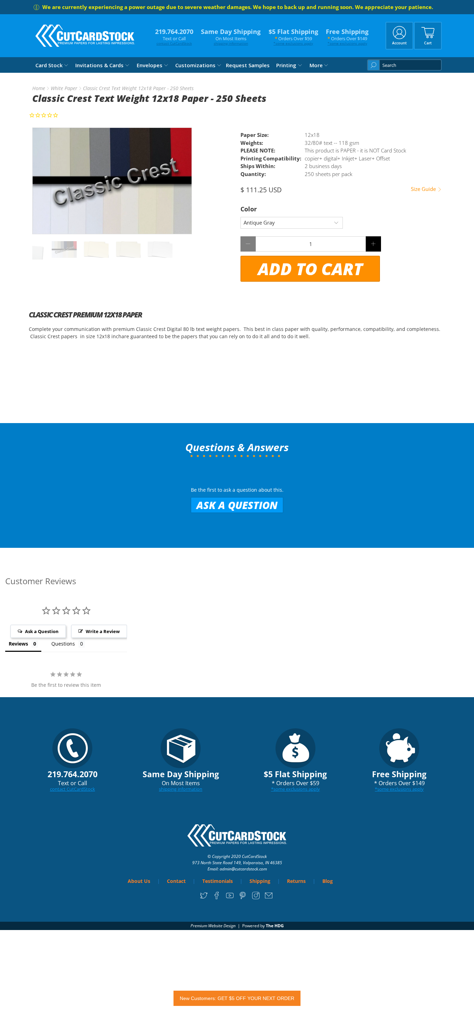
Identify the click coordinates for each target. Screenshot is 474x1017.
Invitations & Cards (99, 65)
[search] (404, 65)
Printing (286, 65)
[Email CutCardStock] (268, 898)
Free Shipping (347, 36)
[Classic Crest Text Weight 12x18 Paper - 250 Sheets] (112, 181)
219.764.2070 (174, 36)
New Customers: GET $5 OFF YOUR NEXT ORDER (237, 998)
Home (38, 88)
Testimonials (217, 881)
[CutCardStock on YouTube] (230, 898)
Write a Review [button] (103, 631)
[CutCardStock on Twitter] (204, 898)
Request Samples (248, 65)
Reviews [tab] (18, 643)
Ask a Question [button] (42, 631)
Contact (176, 881)
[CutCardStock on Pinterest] (242, 898)
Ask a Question (237, 505)
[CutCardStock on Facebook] (216, 898)
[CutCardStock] (85, 36)
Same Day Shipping (231, 36)
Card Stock (48, 65)
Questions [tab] (63, 643)
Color (248, 209)
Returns (296, 881)
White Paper (64, 88)
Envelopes (149, 65)
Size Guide (424, 189)
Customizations (195, 65)
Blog (327, 881)
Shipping (259, 881)
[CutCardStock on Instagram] (256, 898)
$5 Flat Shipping (293, 36)
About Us (139, 881)
